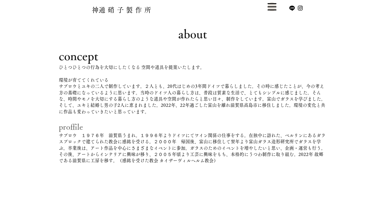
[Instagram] (300, 8)
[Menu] (272, 6)
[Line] (292, 8)
